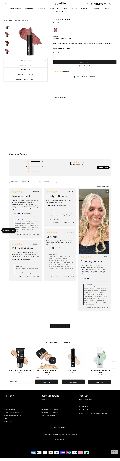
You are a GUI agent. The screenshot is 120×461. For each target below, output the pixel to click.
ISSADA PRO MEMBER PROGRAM (11, 412)
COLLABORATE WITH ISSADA (48, 415)
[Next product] (114, 365)
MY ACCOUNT (44, 400)
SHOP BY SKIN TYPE (15, 9)
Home (5, 20)
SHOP (5, 400)
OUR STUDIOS (85, 9)
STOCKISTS (97, 9)
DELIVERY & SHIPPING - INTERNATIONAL (50, 412)
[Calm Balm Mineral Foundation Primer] (99, 357)
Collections (11, 20)
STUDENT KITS (60, 11)
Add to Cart (46, 382)
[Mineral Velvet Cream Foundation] (20, 357)
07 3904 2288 (85, 403)
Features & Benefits (25, 65)
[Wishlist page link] (87, 4)
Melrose (55, 30)
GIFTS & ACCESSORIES (70, 9)
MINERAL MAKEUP (55, 9)
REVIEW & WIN (7, 418)
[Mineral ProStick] (73, 357)
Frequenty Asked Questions (25, 79)
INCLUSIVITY (7, 403)
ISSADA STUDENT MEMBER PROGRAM (12, 415)
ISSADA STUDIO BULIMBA (10, 409)
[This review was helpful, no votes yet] (34, 234)
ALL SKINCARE (42, 9)
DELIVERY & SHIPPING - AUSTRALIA (49, 409)
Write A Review (103, 167)
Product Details (25, 60)
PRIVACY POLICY (45, 403)
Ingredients (25, 69)
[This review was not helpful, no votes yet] (37, 234)
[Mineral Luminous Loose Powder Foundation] (46, 357)
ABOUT (107, 9)
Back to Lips (61, 326)
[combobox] (33, 181)
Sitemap (74, 434)
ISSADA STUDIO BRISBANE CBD (11, 406)
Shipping (55, 38)
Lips (16, 20)
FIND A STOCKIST (8, 421)
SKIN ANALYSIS (29, 9)
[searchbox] (15, 181)
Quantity (57, 52)
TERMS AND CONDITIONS (47, 406)
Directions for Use (25, 74)
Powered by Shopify (60, 439)
